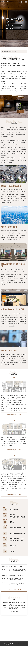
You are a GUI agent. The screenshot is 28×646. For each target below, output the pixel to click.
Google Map (15, 611)
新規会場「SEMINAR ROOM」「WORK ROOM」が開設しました (17, 579)
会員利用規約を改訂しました (16, 575)
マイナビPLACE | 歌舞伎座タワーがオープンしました (17, 583)
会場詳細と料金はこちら (14, 415)
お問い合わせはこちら (14, 589)
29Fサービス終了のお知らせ (10, 51)
